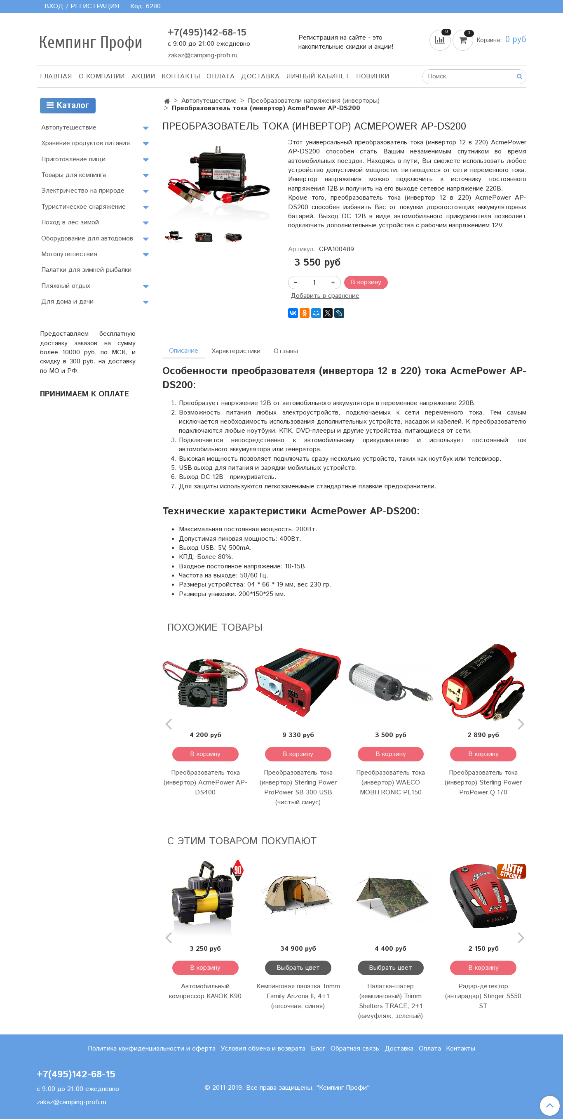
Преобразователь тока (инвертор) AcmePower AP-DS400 (205, 782)
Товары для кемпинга (73, 175)
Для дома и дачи (67, 301)
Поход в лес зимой (70, 222)
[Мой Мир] (316, 313)
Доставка (260, 76)
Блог (318, 1048)
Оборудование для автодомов (87, 238)
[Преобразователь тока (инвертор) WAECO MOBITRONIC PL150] (391, 682)
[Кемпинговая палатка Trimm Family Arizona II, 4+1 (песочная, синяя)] (298, 896)
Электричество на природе (82, 191)
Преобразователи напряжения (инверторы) (314, 101)
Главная (56, 76)
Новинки (372, 76)
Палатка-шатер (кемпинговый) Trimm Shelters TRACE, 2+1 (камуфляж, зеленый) (390, 1001)
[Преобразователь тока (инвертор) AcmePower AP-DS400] (205, 682)
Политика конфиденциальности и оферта (152, 1048)
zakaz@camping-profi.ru (202, 55)
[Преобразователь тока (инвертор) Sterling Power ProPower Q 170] (483, 682)
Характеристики (235, 351)
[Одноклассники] (305, 313)
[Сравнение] (441, 40)
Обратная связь (355, 1048)
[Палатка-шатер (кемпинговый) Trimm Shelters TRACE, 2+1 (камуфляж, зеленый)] (391, 896)
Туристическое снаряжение (83, 207)
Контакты (181, 76)
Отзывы (286, 351)
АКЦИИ (143, 76)
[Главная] (167, 101)
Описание (183, 351)
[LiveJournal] (339, 313)
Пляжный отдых (65, 286)
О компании (102, 76)
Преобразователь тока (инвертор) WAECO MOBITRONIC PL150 (390, 782)
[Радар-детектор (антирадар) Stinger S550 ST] (483, 896)
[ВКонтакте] (293, 313)
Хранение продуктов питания (85, 143)
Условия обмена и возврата (263, 1048)
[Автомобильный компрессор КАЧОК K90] (205, 896)
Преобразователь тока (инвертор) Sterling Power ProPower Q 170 (483, 782)
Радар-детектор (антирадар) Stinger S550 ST (483, 996)
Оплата (220, 76)
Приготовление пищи (73, 159)
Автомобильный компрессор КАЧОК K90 (205, 991)
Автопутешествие (209, 101)
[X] (328, 313)
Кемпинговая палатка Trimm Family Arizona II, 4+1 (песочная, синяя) (298, 996)
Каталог (71, 106)
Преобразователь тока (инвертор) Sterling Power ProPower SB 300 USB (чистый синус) (298, 787)
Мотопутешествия (69, 254)
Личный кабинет (318, 76)
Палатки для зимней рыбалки (86, 270)
